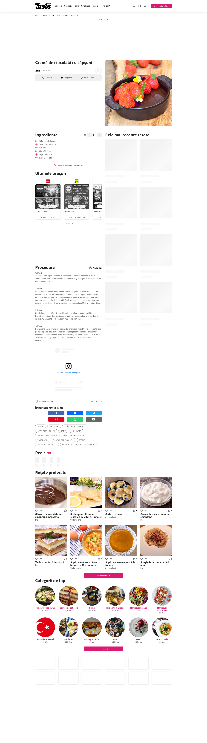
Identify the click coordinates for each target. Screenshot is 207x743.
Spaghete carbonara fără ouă (154, 563)
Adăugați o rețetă (161, 6)
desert (40, 426)
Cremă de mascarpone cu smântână (155, 515)
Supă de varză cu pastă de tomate (120, 563)
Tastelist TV (105, 6)
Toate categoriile (103, 649)
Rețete (76, 6)
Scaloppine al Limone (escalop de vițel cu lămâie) (86, 515)
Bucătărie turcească (45, 639)
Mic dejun (68, 639)
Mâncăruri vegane (138, 607)
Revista (95, 6)
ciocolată (76, 431)
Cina (115, 639)
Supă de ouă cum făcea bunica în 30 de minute (83, 563)
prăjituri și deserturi (74, 426)
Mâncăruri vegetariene (161, 609)
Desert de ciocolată (47, 445)
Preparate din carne (115, 607)
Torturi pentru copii (63, 440)
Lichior (65, 445)
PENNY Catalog (42, 211)
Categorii (58, 6)
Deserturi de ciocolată (74, 436)
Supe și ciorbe (161, 639)
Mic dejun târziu (91, 639)
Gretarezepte (75, 520)
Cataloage (85, 6)
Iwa (36, 520)
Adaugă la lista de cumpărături (70, 165)
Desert (138, 639)
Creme (82, 440)
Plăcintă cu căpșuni (84, 445)
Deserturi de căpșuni (47, 436)
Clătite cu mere (114, 514)
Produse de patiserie (68, 607)
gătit (63, 431)
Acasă (37, 15)
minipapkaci (110, 517)
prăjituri (54, 426)
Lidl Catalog (69, 211)
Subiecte (68, 6)
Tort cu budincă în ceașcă (49, 562)
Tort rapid (42, 440)
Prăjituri (46, 15)
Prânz (92, 607)
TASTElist (46, 71)
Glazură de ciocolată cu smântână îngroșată (48, 515)
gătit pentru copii (46, 431)
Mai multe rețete (103, 575)
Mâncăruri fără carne (45, 607)
